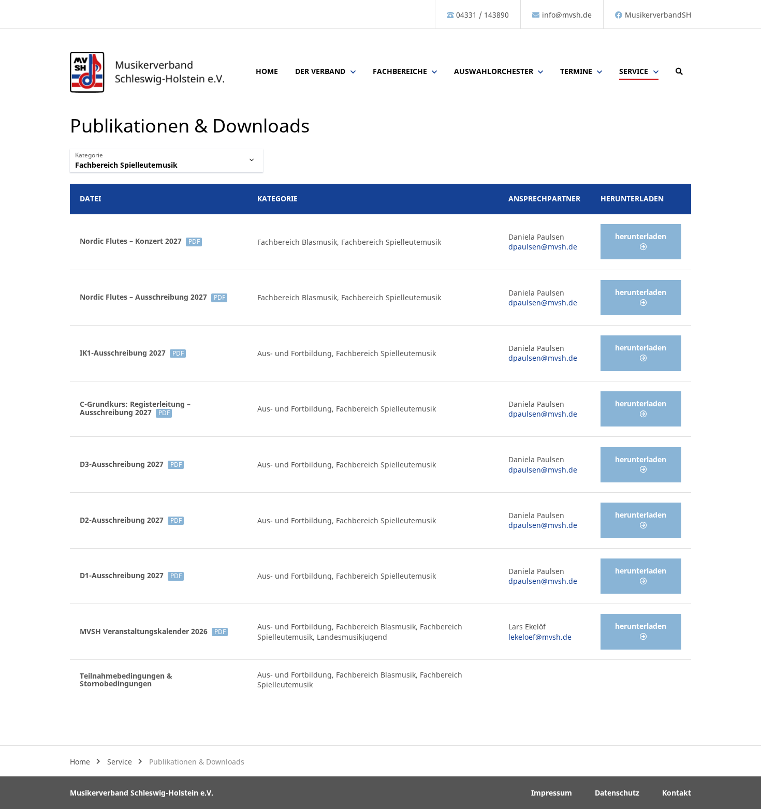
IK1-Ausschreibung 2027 (131, 353)
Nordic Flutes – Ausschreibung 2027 (152, 297)
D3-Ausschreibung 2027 (130, 464)
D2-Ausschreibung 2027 (130, 520)
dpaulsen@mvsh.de (542, 247)
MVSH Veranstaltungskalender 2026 (152, 631)
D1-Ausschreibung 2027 (130, 575)
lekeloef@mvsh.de (540, 637)
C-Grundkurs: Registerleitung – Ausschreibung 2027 (135, 408)
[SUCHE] (679, 72)
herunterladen (640, 236)
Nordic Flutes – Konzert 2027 (139, 241)
